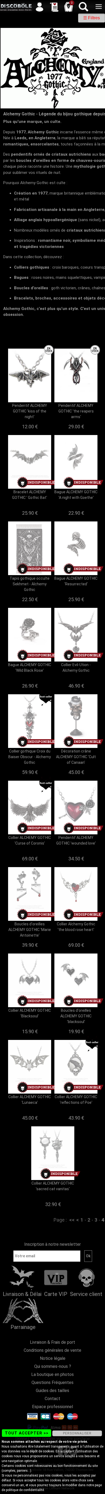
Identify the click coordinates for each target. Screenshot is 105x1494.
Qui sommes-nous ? (52, 1366)
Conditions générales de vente (52, 1350)
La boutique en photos (52, 1374)
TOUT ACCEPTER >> (26, 1433)
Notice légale (52, 1358)
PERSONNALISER (77, 1433)
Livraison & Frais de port (52, 1342)
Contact (52, 1398)
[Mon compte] (39, 6)
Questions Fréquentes (53, 1382)
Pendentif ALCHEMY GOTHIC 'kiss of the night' (29, 411)
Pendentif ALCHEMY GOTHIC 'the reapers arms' (76, 411)
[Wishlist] (54, 6)
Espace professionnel (52, 1406)
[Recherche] (83, 6)
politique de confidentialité (25, 1490)
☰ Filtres (91, 18)
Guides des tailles (52, 1390)
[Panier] (69, 6)
